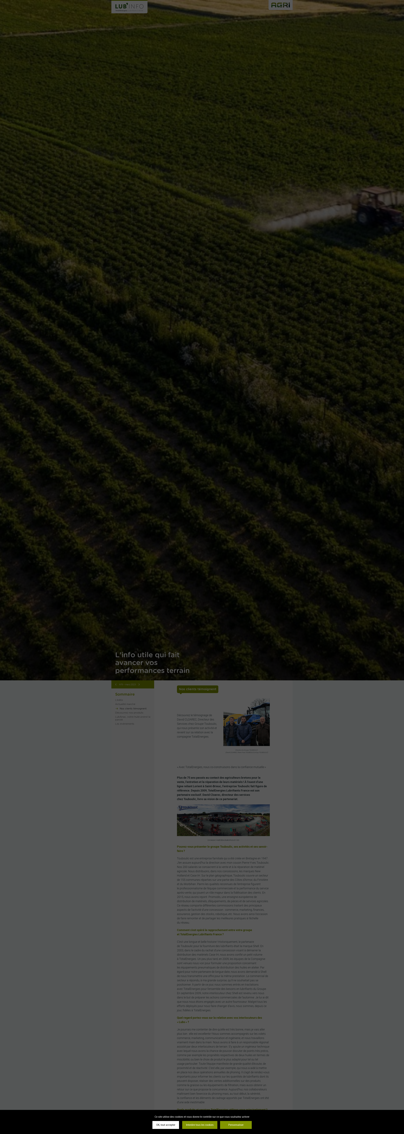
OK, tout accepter (165, 1125)
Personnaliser (236, 1125)
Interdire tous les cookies (200, 1125)
